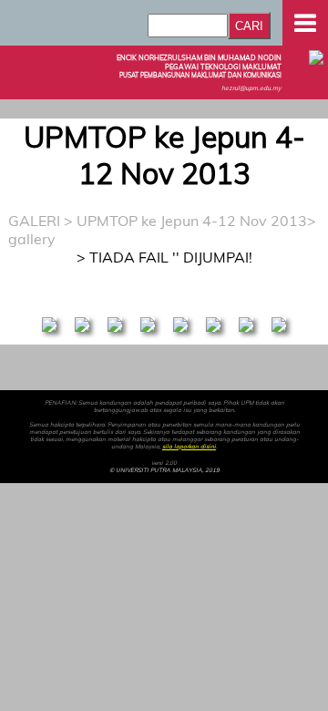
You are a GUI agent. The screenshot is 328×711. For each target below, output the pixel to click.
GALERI (34, 220)
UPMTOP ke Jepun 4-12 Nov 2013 (192, 220)
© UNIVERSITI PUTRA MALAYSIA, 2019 (164, 470)
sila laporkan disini (189, 446)
